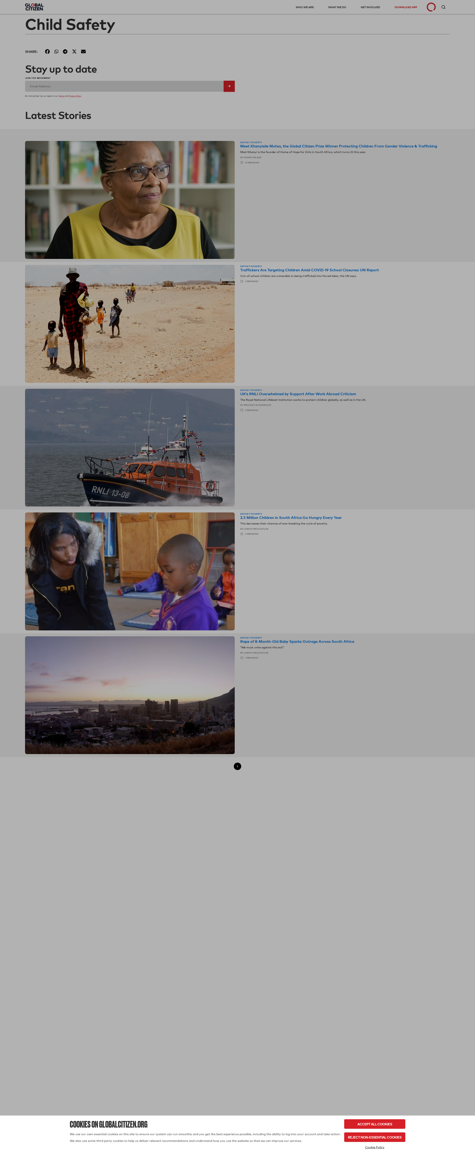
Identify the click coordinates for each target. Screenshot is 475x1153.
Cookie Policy (374, 1147)
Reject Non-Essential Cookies (375, 1137)
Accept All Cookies (374, 1124)
